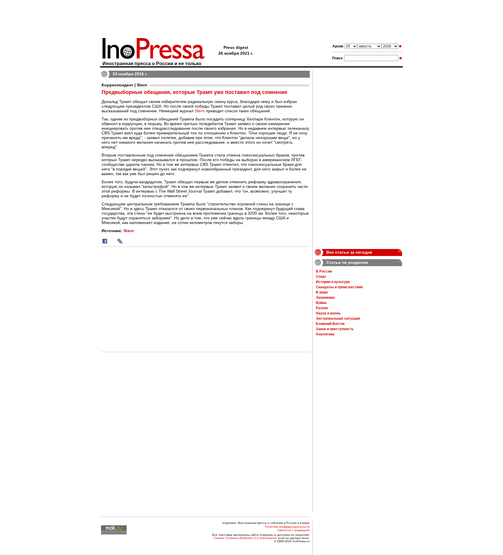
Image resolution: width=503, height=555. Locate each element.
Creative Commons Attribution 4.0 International (245, 538)
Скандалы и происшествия (339, 287)
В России (324, 271)
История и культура (333, 282)
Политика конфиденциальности (287, 526)
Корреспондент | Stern (124, 85)
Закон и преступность (335, 329)
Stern (200, 110)
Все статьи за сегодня (349, 252)
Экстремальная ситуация (338, 318)
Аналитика (325, 334)
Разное (322, 308)
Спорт (321, 277)
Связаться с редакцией (293, 530)
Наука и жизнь (328, 313)
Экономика (325, 298)
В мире (322, 292)
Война (321, 303)
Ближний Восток (330, 324)
